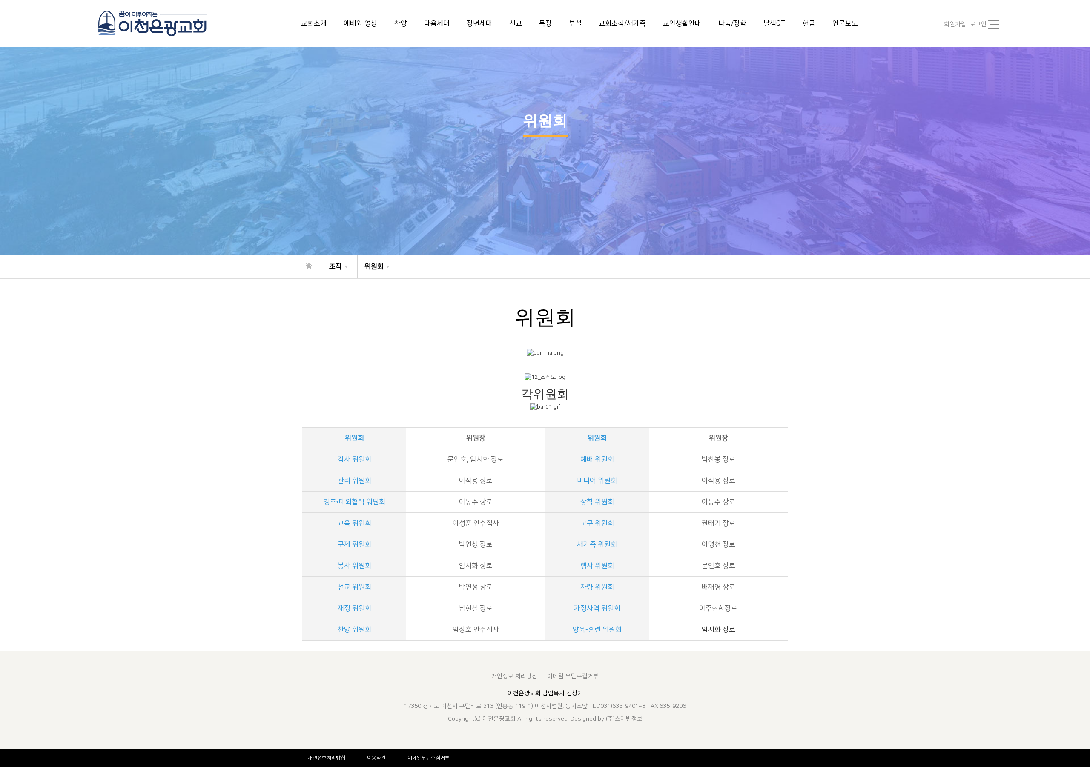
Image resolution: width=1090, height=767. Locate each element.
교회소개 (314, 23)
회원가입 (955, 24)
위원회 (374, 266)
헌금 (809, 23)
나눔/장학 (732, 23)
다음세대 (437, 23)
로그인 (978, 24)
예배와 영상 (360, 23)
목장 (545, 23)
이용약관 (376, 758)
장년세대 (479, 23)
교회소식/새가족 (622, 23)
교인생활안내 (682, 23)
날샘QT (774, 23)
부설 (575, 23)
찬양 (400, 23)
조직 (335, 266)
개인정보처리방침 (326, 758)
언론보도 (845, 23)
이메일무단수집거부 (428, 758)
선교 (515, 23)
